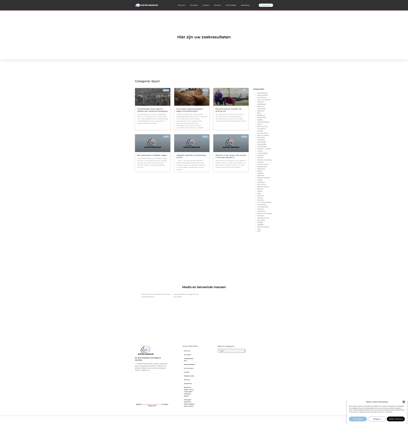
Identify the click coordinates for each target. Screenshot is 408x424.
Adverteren (245, 5)
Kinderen (260, 162)
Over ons (181, 5)
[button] (404, 402)
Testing (260, 198)
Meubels (260, 173)
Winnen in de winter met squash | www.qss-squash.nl (230, 156)
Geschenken (261, 142)
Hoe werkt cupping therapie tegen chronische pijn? (189, 110)
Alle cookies (358, 419)
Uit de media (188, 368)
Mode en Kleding (263, 178)
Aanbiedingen (262, 93)
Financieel (261, 138)
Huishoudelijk (262, 153)
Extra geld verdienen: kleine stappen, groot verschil (189, 403)
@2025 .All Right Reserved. (152, 405)
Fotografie (261, 140)
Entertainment (262, 133)
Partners (217, 5)
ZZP (258, 231)
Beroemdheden (189, 364)
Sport (259, 193)
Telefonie (260, 196)
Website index (189, 376)
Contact (206, 5)
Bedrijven (260, 111)
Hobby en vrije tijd (264, 149)
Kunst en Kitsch (263, 164)
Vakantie (260, 209)
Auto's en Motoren (264, 100)
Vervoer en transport (265, 213)
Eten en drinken (263, 135)
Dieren (259, 124)
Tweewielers (261, 204)
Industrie (260, 155)
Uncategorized (262, 207)
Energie (260, 131)
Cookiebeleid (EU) (188, 359)
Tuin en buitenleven (264, 202)
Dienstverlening (263, 122)
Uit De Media (231, 5)
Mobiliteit (260, 175)
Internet (260, 158)
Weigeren (377, 419)
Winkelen (260, 216)
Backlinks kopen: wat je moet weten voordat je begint (188, 391)
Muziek (259, 180)
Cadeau (260, 120)
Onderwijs (261, 182)
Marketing (261, 169)
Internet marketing (264, 160)
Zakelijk (260, 222)
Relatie (259, 191)
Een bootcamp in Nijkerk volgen (152, 155)
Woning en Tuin (263, 218)
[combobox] (266, 5)
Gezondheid (261, 144)
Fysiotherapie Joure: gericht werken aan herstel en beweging (152, 110)
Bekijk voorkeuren (396, 419)
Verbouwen (261, 211)
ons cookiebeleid (387, 412)
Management (262, 167)
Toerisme (260, 200)
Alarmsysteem (262, 95)
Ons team (194, 5)
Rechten (260, 189)
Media (259, 171)
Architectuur (262, 97)
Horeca (260, 151)
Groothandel (262, 146)
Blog (259, 113)
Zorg (259, 229)
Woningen (261, 220)
